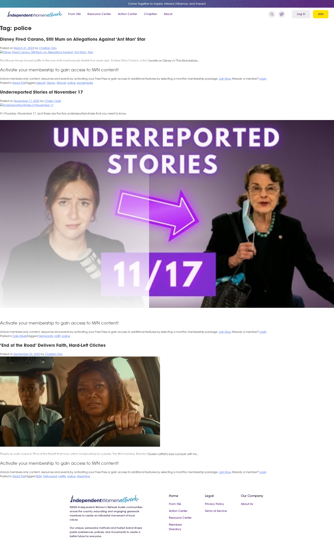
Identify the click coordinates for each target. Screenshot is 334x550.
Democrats (45, 336)
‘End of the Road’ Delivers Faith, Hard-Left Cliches (53, 346)
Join (321, 14)
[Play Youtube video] (167, 214)
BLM (39, 476)
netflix (62, 476)
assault (40, 83)
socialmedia (85, 83)
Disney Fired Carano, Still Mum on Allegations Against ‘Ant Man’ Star (72, 40)
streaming (83, 476)
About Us (247, 504)
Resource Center (99, 14)
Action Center (127, 14)
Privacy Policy (214, 504)
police (71, 83)
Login (263, 79)
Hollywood (50, 476)
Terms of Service (216, 511)
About (168, 14)
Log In (301, 14)
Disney (51, 83)
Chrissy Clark (52, 101)
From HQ (74, 14)
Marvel (61, 83)
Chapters (150, 14)
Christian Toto (48, 48)
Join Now (225, 79)
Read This (19, 83)
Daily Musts (20, 336)
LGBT (57, 336)
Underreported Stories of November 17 (41, 92)
